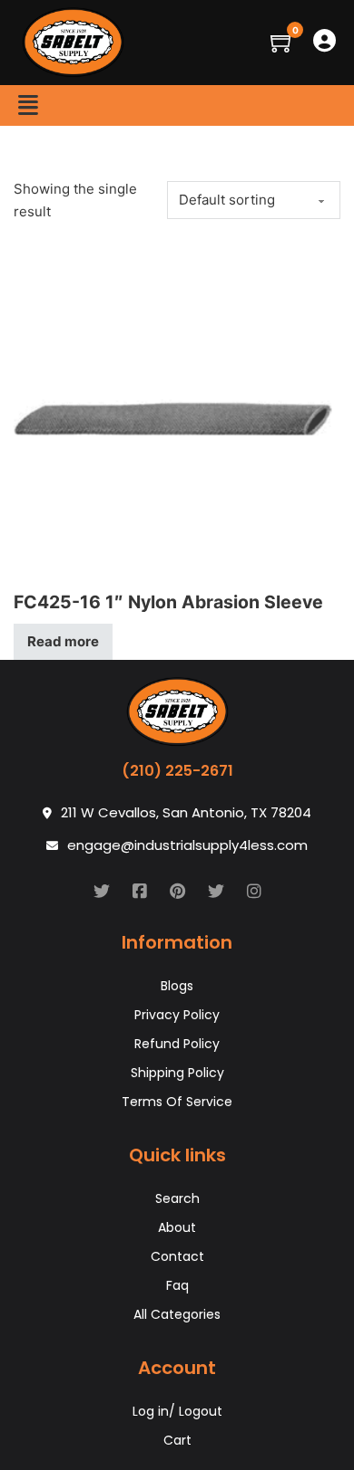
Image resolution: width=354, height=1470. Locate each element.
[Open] (28, 105)
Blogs (177, 986)
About (177, 1227)
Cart (177, 1440)
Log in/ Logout (177, 1411)
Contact (177, 1256)
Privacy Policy (177, 1015)
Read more (63, 641)
